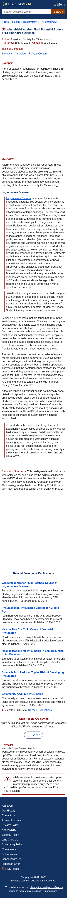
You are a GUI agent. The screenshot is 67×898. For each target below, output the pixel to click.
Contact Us (8, 815)
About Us (7, 805)
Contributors (9, 849)
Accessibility (9, 829)
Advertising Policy (12, 844)
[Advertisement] (33, 119)
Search (58, 11)
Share (36, 735)
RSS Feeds (12, 868)
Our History (8, 810)
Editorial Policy (10, 834)
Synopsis (7, 53)
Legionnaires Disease (18, 198)
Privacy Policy (10, 824)
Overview (20, 53)
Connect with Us (11, 858)
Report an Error (11, 863)
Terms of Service (12, 820)
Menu (59, 4)
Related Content (38, 53)
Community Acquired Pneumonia (22, 693)
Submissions (9, 854)
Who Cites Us (10, 839)
